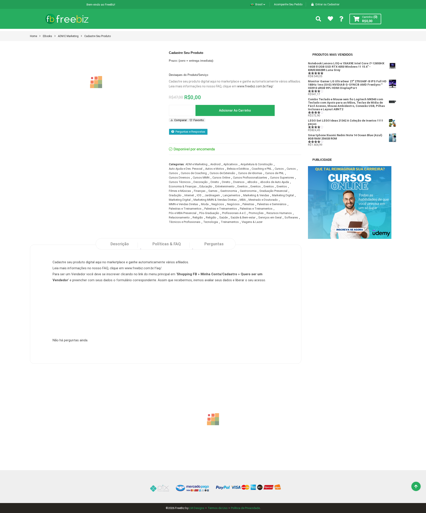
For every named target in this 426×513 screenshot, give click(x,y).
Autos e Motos (214, 168)
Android (215, 164)
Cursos (279, 168)
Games (212, 191)
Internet (189, 195)
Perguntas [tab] (214, 244)
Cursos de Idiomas (250, 173)
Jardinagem (212, 195)
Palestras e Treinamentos (185, 208)
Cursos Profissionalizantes (250, 177)
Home (33, 36)
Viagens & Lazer (252, 222)
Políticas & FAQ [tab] (166, 244)
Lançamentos (231, 195)
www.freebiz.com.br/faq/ (255, 86)
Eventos (242, 186)
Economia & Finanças (183, 186)
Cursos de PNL (274, 173)
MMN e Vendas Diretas (183, 204)
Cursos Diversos (179, 177)
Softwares (291, 217)
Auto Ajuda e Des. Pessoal (185, 168)
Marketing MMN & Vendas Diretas (215, 199)
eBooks (47, 36)
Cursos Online (221, 177)
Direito (215, 182)
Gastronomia (228, 191)
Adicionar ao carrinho (235, 110)
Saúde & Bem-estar (243, 217)
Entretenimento (225, 186)
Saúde (223, 217)
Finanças (199, 191)
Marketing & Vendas (256, 195)
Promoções (256, 213)
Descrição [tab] (119, 244)
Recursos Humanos (279, 213)
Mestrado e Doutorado (263, 199)
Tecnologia (210, 222)
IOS (199, 195)
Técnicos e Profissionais (184, 222)
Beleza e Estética (238, 168)
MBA (243, 199)
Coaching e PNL (262, 168)
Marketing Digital (283, 195)
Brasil (258, 4)
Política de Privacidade (245, 508)
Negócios (217, 204)
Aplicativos (230, 164)
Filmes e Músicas (180, 191)
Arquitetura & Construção (257, 164)
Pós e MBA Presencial (182, 213)
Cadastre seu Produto (97, 36)
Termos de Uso (218, 508)
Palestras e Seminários (271, 204)
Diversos (239, 182)
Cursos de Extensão (222, 173)
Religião (198, 217)
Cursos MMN (201, 177)
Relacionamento (179, 217)
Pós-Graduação (209, 213)
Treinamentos (230, 222)
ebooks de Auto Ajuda (274, 182)
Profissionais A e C (234, 213)
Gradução (175, 195)
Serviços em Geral (270, 217)
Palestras (248, 204)
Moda (205, 204)
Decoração (200, 182)
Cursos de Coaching (194, 173)
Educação (205, 186)
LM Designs (196, 508)
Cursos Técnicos (180, 182)
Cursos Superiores (282, 177)
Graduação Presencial (273, 191)
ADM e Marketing (68, 36)
